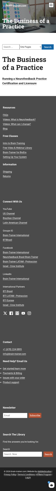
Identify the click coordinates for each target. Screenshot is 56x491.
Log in (28, 477)
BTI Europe (8, 300)
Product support (11, 382)
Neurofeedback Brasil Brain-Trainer (20, 257)
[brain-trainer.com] (13, 4)
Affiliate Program (43, 474)
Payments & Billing (12, 373)
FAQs (5, 115)
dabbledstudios (44, 471)
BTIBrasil (7, 239)
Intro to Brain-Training (14, 143)
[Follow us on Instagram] (29, 313)
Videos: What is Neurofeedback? (19, 119)
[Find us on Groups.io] (17, 313)
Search (47, 46)
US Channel (9, 213)
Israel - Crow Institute (13, 266)
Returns (7, 176)
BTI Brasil (8, 291)
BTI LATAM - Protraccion (15, 296)
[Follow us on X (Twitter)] (5, 313)
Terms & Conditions (26, 474)
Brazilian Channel (12, 218)
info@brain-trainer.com (14, 354)
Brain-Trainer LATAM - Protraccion (20, 261)
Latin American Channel (15, 222)
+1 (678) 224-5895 (12, 349)
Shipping (7, 171)
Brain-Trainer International (16, 235)
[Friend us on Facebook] (11, 313)
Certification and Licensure (19, 83)
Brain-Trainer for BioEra (14, 152)
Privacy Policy (10, 474)
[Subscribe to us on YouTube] (23, 313)
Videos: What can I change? (17, 124)
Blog (5, 128)
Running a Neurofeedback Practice (24, 78)
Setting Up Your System (15, 157)
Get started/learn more (14, 368)
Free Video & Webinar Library (17, 148)
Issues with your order (14, 377)
